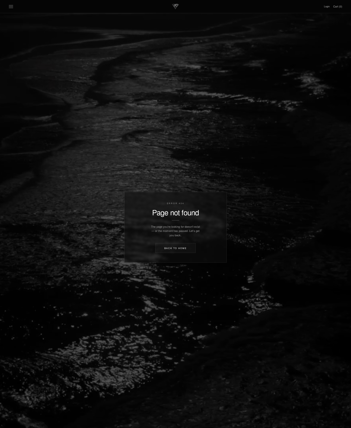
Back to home (175, 247)
